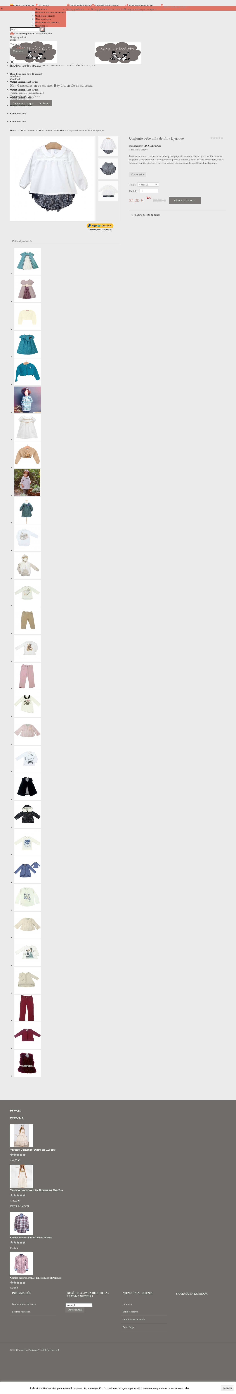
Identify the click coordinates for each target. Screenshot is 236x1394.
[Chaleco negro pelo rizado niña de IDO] (27, 799)
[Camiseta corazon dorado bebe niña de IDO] (27, 605)
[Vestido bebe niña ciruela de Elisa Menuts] (27, 301)
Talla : (133, 184)
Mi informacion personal (47, 22)
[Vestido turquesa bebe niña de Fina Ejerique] (27, 356)
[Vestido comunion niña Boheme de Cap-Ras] (21, 1186)
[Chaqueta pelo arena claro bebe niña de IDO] (27, 937)
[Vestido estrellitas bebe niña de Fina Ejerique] (27, 439)
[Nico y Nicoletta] (118, 58)
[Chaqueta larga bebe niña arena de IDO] (27, 993)
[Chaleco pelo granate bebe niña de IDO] (27, 1076)
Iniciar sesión (170, 7)
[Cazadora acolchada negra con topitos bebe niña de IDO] (27, 827)
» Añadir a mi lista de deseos (146, 214)
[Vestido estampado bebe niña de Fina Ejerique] (27, 412)
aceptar (227, 1387)
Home (13, 130)
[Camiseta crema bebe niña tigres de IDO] (27, 910)
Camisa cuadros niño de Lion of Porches (31, 1237)
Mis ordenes (41, 9)
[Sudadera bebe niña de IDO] (27, 550)
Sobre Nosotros (130, 1311)
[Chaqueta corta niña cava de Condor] (27, 329)
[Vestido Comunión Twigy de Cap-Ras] (21, 1146)
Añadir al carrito (184, 200)
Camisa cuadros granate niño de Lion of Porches (35, 1277)
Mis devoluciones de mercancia (50, 12)
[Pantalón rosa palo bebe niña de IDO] (27, 688)
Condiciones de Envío (134, 1319)
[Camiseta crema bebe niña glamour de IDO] (27, 965)
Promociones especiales (24, 1304)
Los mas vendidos (21, 1311)
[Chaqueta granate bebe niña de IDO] (27, 1048)
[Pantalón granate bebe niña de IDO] (27, 1020)
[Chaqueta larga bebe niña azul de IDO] (27, 882)
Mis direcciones (43, 19)
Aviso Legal (129, 1327)
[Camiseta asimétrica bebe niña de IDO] (27, 716)
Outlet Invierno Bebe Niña (51, 130)
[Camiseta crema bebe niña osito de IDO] (27, 661)
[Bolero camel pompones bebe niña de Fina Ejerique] (27, 467)
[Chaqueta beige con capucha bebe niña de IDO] (27, 578)
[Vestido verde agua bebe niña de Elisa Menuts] (27, 273)
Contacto (127, 1304)
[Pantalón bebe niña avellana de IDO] (27, 633)
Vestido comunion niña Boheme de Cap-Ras (36, 1190)
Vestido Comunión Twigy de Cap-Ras (32, 1149)
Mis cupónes (41, 25)
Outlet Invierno (27, 130)
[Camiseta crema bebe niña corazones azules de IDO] (27, 854)
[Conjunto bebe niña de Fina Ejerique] (108, 146)
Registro (184, 7)
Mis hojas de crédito (45, 15)
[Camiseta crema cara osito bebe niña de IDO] (27, 771)
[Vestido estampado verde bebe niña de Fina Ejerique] (27, 522)
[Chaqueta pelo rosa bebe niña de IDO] (27, 744)
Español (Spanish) (22, 5)
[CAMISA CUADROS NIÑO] (21, 1234)
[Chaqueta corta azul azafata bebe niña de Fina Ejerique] (27, 384)
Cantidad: (134, 191)
